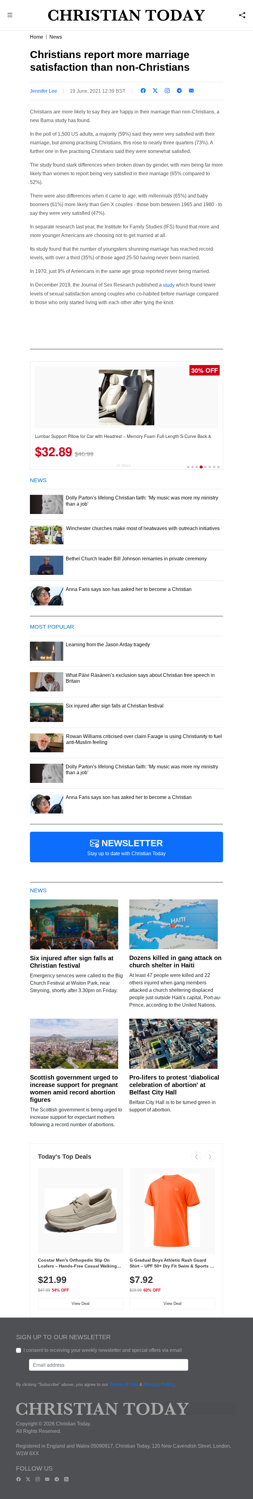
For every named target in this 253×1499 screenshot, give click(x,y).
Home (36, 37)
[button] (10, 16)
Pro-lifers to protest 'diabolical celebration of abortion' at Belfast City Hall (174, 1085)
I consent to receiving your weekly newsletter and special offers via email (102, 1350)
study (169, 285)
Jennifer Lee (43, 91)
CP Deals (123, 466)
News (55, 37)
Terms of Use (124, 1384)
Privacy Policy (159, 1384)
